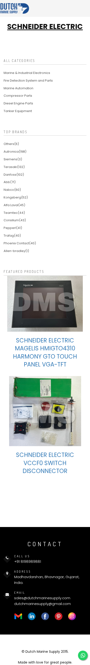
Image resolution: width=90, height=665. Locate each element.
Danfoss (14, 174)
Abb (10, 182)
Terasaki (14, 167)
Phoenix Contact (20, 243)
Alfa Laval (14, 205)
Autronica (15, 151)
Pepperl (13, 228)
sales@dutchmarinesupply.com (42, 597)
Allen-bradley (16, 251)
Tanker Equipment (18, 111)
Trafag (12, 235)
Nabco (12, 189)
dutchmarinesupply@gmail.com (42, 603)
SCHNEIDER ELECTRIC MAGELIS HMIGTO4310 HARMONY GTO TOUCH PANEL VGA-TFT (45, 352)
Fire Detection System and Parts (28, 80)
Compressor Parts (18, 95)
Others (11, 144)
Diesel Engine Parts (18, 103)
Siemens (13, 159)
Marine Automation (18, 88)
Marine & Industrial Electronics (27, 73)
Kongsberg (16, 197)
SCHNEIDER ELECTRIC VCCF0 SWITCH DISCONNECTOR (45, 463)
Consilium (15, 220)
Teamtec (14, 212)
